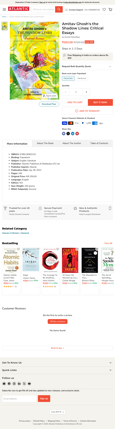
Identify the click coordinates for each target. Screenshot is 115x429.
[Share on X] (68, 133)
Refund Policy (39, 421)
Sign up (42, 2)
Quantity (65, 86)
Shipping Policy (54, 421)
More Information (17, 143)
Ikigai (25, 275)
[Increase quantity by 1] (86, 92)
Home (4, 17)
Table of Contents (99, 143)
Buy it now (100, 102)
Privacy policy (24, 421)
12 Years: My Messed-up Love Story (69, 278)
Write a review (57, 321)
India (56, 412)
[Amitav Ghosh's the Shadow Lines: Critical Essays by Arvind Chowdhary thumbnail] (4, 26)
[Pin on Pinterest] (77, 133)
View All (108, 243)
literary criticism (10, 233)
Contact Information (88, 421)
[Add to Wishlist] (18, 249)
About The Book (45, 143)
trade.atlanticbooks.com (73, 2)
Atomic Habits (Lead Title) (10, 276)
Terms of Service (70, 421)
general (25, 233)
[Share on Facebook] (63, 133)
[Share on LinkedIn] (72, 133)
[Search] (59, 9)
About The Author (72, 143)
